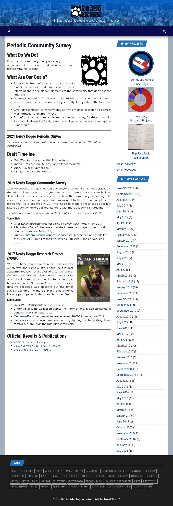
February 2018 (124, 281)
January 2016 (124, 415)
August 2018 (123, 252)
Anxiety (49, 470)
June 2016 (122, 392)
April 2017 (122, 339)
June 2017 (122, 328)
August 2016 (123, 380)
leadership (151, 476)
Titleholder (123, 486)
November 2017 (125, 299)
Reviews (45, 486)
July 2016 (122, 386)
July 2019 (122, 205)
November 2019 (125, 188)
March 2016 (123, 410)
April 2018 (122, 269)
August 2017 (123, 316)
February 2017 (124, 351)
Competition (109, 470)
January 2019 (124, 240)
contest (136, 470)
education (32, 476)
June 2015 (122, 421)
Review (34, 486)
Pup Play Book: (141, 153)
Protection (149, 481)
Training (138, 486)
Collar (79, 470)
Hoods (111, 476)
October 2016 (124, 369)
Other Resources (126, 169)
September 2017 (126, 310)
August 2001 (123, 445)
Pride (137, 481)
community (92, 470)
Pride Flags (141, 84)
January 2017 (124, 357)
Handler (85, 476)
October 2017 (124, 304)
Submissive (98, 486)
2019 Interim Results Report (32, 342)
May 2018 (122, 264)
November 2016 (125, 363)
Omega (89, 481)
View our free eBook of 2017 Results (37, 345)
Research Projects (141, 120)
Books (68, 470)
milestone (59, 481)
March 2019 (123, 229)
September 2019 (126, 194)
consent (124, 470)
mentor (45, 481)
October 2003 (124, 427)
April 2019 (122, 223)
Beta (59, 470)
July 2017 (122, 322)
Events (45, 476)
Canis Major (141, 157)
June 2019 (122, 211)
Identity (123, 476)
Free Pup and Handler (141, 79)
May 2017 (122, 334)
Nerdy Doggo (75, 481)
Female (56, 476)
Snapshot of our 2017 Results (32, 349)
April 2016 (122, 404)
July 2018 (122, 258)
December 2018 (125, 246)
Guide (74, 476)
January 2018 (124, 287)
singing (73, 486)
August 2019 (123, 199)
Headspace (99, 476)
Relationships (19, 486)
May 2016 (122, 398)
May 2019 (122, 217)
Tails (110, 486)
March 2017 (123, 345)
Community (141, 116)
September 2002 (126, 439)
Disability (149, 470)
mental (15, 481)
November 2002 (125, 433)
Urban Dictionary (126, 164)
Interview (136, 476)
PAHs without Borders (118, 481)
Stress (85, 486)
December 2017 (125, 293)
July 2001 (122, 450)
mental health (30, 481)
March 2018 (123, 275)
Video (148, 486)
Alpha (39, 470)
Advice (14, 470)
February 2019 (124, 234)
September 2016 (126, 374)
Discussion (17, 476)
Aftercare (27, 470)
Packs (99, 481)
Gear (65, 476)
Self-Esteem (59, 486)
